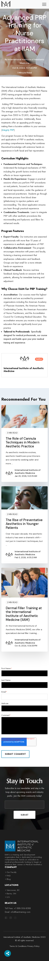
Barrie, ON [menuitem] (11, 893)
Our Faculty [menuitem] (11, 872)
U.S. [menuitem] (8, 897)
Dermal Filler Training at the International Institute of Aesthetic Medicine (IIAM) (24, 614)
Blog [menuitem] (9, 879)
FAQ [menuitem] (8, 875)
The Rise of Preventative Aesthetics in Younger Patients (24, 524)
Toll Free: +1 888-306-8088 (18, 908)
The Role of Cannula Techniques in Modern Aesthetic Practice (22, 442)
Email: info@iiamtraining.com (17, 912)
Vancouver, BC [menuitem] (13, 890)
